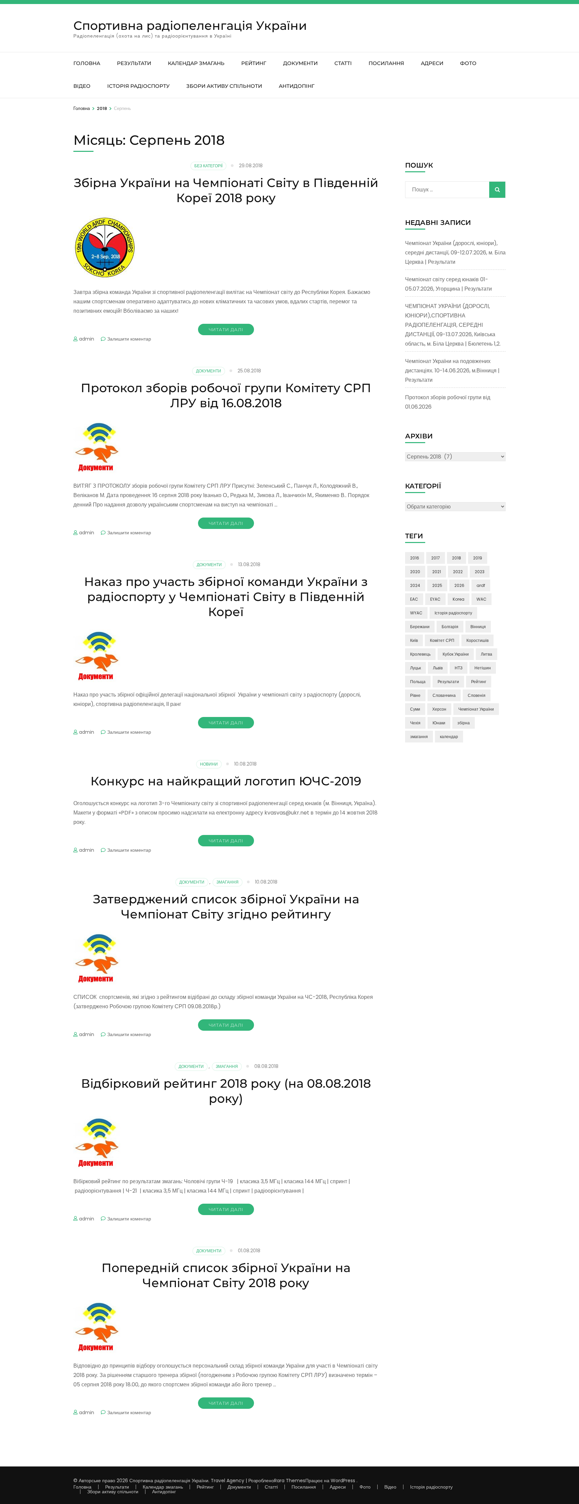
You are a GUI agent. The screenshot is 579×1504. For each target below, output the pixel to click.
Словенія (477, 695)
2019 (477, 558)
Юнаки (439, 723)
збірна (463, 723)
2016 (414, 558)
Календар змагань (196, 63)
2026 (459, 585)
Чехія (415, 723)
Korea (458, 599)
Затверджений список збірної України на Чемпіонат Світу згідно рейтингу (226, 906)
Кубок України (456, 654)
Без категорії (208, 166)
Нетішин (482, 668)
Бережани (420, 626)
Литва (486, 654)
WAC (481, 599)
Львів (438, 668)
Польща (418, 681)
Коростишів (477, 640)
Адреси (432, 63)
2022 (458, 572)
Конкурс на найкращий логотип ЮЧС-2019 (225, 781)
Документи (300, 63)
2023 (480, 572)
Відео (81, 86)
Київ (414, 640)
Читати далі (226, 329)
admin (86, 339)
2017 (435, 558)
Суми (415, 709)
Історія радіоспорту (138, 86)
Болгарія (450, 626)
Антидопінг (297, 86)
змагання (419, 736)
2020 (415, 572)
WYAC (416, 613)
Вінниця (478, 626)
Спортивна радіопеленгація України (190, 25)
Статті (343, 63)
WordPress (343, 1480)
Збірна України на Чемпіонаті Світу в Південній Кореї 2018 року (226, 190)
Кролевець (420, 654)
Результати (134, 63)
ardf (480, 585)
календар (449, 736)
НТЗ (458, 668)
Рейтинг (253, 63)
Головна (86, 63)
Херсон (439, 709)
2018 (456, 558)
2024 (415, 585)
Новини (209, 764)
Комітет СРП (442, 640)
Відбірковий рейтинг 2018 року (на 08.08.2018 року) (226, 1091)
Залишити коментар (129, 339)
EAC (414, 599)
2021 (436, 572)
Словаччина (444, 695)
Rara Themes (289, 1480)
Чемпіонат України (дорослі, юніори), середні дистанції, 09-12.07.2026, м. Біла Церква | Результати (455, 252)
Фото (468, 63)
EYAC (435, 599)
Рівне (415, 695)
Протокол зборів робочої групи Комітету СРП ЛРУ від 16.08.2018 (226, 395)
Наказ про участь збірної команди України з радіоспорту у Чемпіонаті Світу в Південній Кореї (226, 596)
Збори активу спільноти (224, 86)
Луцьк (415, 668)
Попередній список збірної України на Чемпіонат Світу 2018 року (226, 1275)
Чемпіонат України (476, 709)
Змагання (227, 882)
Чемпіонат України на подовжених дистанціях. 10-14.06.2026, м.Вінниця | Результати (452, 370)
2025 (437, 585)
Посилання (386, 63)
